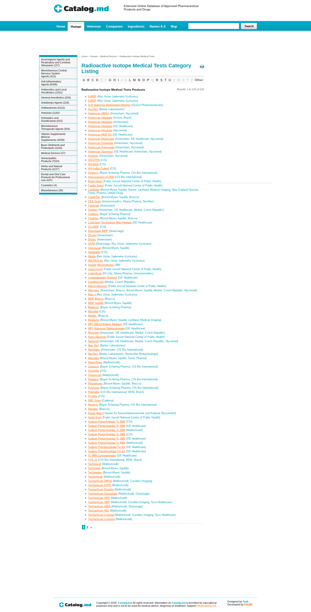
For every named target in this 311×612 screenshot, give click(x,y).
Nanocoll (93, 341)
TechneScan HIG (98, 510)
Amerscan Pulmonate (101, 147)
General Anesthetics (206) (56, 97)
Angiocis (93, 172)
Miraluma (93, 320)
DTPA (91, 243)
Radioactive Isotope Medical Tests (137, 56)
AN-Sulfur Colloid (98, 168)
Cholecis (93, 214)
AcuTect (93, 109)
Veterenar (94, 26)
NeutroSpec (95, 362)
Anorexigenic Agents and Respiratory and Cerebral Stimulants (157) (55, 62)
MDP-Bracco (96, 298)
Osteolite (93, 370)
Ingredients (136, 26)
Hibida (92, 256)
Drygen (92, 235)
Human (76, 26)
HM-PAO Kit (95, 260)
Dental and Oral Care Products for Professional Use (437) (55, 177)
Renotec (93, 409)
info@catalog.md (206, 605)
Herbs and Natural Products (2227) (51, 168)
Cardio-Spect (96, 185)
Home (60, 26)
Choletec (93, 218)
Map (174, 26)
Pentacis (93, 379)
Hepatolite (94, 252)
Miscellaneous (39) (52, 190)
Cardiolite (93, 189)
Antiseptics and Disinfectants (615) (52, 119)
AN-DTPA (94, 160)
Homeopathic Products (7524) (50, 160)
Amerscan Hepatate (100, 117)
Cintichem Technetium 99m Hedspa (110, 222)
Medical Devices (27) (53, 153)
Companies (114, 26)
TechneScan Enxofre (101, 489)
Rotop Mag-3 (96, 413)
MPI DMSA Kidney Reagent (105, 324)
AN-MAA (93, 164)
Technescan (95, 476)
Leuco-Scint (95, 269)
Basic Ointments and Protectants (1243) (53, 147)
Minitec (92, 315)
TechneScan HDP (99, 502)
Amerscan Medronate (101, 138)
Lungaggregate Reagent (102, 277)
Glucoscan (94, 248)
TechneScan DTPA (99, 485)
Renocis (93, 404)
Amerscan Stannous (100, 151)
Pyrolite (92, 396)
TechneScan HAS (99, 498)
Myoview (93, 332)
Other (199, 80)
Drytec (92, 239)
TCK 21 (92, 459)
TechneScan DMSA (100, 481)
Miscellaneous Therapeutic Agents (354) (55, 127)
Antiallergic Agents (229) (55, 102)
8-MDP (92, 100)
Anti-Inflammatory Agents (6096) (51, 83)
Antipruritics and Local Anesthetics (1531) (54, 91)
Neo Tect (93, 345)
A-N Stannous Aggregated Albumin (109, 105)
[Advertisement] (155, 43)
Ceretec (93, 209)
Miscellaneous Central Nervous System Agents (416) (54, 73)
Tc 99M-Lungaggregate (102, 455)
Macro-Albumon (97, 286)
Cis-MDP (93, 226)
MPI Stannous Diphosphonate (106, 328)
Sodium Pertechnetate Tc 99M (106, 421)
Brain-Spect (95, 181)
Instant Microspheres (101, 264)
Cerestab (93, 205)
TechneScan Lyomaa (101, 514)
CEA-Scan (94, 201)
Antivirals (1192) (50, 112)
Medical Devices (108, 56)
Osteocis (93, 366)
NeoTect (93, 353)
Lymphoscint (96, 281)
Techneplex (95, 472)
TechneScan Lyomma (101, 519)
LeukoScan (95, 273)
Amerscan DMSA (98, 113)
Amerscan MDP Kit (100, 134)
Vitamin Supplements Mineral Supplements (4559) (53, 137)
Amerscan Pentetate (100, 143)
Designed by (237, 601)
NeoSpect (94, 349)
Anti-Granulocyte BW (101, 177)
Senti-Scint (95, 417)
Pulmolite (93, 392)
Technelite (94, 468)
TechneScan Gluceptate (102, 493)
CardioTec (94, 197)
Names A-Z (158, 26)
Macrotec (93, 290)
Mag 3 (92, 294)
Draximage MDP (98, 231)
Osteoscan (94, 375)
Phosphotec (95, 383)
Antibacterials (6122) (53, 107)
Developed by (240, 604)
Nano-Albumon (97, 337)
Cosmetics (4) (49, 185)
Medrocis (93, 307)
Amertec (93, 155)
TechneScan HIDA (99, 506)
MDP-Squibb (95, 303)
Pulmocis (93, 387)
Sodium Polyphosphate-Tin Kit (106, 447)
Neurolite (93, 358)
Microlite (93, 311)
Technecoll (94, 464)
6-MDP (92, 96)
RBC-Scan (94, 400)
